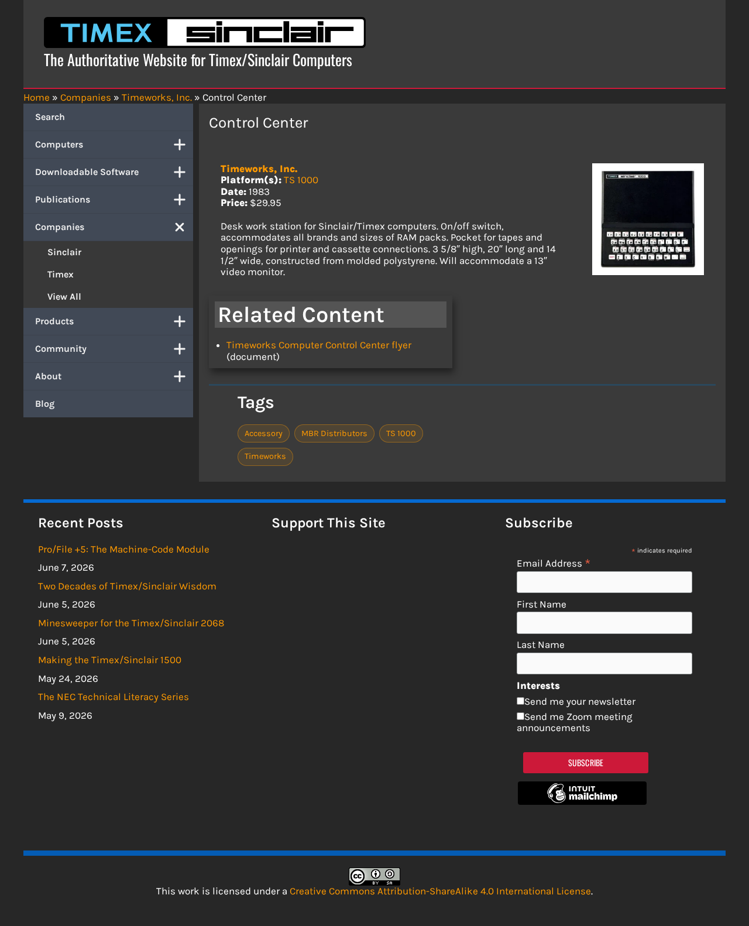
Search (50, 116)
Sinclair (64, 252)
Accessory (264, 433)
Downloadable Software (87, 171)
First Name (541, 604)
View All (64, 296)
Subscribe (586, 762)
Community (61, 348)
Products (54, 321)
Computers (59, 144)
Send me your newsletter (579, 701)
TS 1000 (301, 180)
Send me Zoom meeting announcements (575, 722)
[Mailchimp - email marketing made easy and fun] (582, 801)
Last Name (541, 644)
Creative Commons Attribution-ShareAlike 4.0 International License (440, 891)
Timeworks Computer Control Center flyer (318, 345)
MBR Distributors (334, 433)
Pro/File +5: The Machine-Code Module (123, 549)
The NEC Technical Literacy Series (113, 696)
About (48, 376)
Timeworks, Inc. (259, 168)
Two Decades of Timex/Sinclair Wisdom (127, 586)
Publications (62, 199)
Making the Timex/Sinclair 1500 (109, 660)
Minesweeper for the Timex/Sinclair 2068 (131, 623)
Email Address (554, 563)
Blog (44, 403)
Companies (59, 226)
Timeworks (265, 456)
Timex (60, 274)
